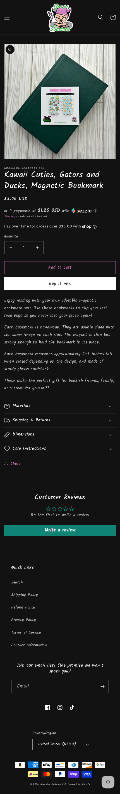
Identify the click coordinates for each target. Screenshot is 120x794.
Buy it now (60, 283)
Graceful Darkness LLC (53, 784)
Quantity (11, 236)
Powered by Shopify (79, 784)
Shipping (9, 216)
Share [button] (16, 464)
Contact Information (29, 645)
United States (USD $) (57, 744)
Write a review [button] (60, 530)
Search (17, 582)
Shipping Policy (24, 595)
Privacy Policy (23, 620)
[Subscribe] (102, 686)
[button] (7, 17)
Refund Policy (23, 607)
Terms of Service (26, 633)
